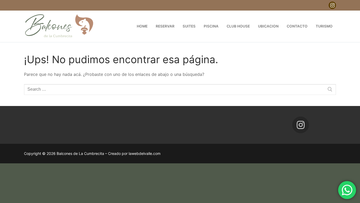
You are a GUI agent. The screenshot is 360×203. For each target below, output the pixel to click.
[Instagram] (332, 5)
